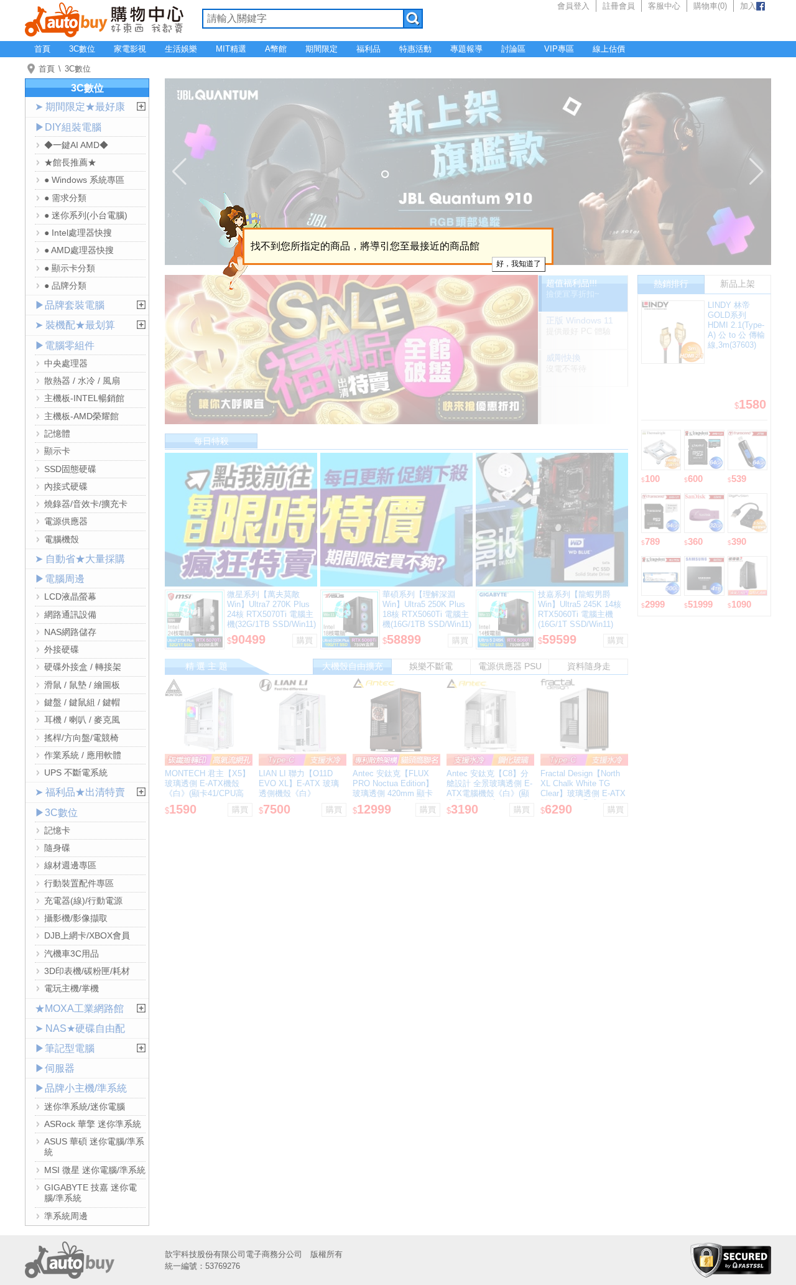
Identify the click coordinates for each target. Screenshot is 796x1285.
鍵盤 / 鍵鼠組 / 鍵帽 (82, 702)
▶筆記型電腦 (65, 1048)
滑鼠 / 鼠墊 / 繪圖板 (82, 685)
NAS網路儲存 (70, 632)
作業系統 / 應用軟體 (82, 755)
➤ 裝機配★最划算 (75, 325)
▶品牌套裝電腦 (69, 305)
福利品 (368, 48)
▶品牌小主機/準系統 (81, 1088)
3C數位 (82, 48)
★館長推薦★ (70, 162)
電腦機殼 (61, 539)
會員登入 (573, 6)
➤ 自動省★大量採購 (80, 559)
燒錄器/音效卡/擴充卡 (85, 504)
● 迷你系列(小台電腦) (85, 215)
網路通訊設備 (70, 614)
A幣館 (276, 48)
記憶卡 (57, 830)
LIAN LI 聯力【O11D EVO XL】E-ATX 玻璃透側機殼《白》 (299, 783)
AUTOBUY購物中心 (104, 18)
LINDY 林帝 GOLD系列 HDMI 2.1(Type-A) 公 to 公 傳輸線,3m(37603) (736, 325)
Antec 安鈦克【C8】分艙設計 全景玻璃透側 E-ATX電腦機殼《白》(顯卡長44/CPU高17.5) (489, 788)
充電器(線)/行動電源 (83, 901)
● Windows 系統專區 (84, 180)
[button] (179, 171)
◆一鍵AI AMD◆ (76, 145)
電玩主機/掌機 (71, 988)
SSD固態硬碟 (70, 469)
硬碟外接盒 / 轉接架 (82, 667)
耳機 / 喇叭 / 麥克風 (82, 720)
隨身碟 (57, 848)
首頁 (42, 48)
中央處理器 (66, 363)
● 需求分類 (65, 198)
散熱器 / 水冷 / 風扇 (82, 381)
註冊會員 (619, 6)
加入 (748, 6)
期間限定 (321, 48)
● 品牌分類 (65, 285)
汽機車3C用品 (71, 953)
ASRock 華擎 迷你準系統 (92, 1124)
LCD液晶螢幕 (70, 596)
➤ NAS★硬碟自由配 (80, 1028)
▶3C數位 (56, 812)
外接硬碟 (61, 649)
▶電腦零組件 (65, 345)
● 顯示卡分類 (69, 268)
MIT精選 (231, 48)
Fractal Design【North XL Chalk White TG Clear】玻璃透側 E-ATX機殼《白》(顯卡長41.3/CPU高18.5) (583, 793)
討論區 (513, 48)
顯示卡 (57, 451)
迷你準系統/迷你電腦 (84, 1106)
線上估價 (609, 48)
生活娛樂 (181, 48)
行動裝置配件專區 (79, 883)
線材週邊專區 (70, 865)
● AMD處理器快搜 (79, 250)
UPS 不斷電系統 (76, 772)
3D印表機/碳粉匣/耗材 (87, 971)
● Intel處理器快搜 (78, 233)
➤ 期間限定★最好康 (80, 106)
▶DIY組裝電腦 (68, 127)
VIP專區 (559, 48)
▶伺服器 (55, 1068)
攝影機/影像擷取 (76, 918)
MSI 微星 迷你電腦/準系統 (95, 1170)
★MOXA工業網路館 (79, 1008)
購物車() (710, 6)
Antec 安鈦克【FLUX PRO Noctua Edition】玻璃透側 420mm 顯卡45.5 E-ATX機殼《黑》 (394, 788)
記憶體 (57, 433)
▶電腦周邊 (60, 578)
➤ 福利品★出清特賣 (80, 792)
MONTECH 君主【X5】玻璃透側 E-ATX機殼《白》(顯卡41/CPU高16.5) (207, 788)
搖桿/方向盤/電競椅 (81, 738)
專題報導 (466, 48)
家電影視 (130, 48)
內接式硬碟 (66, 486)
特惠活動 (415, 48)
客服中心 (664, 6)
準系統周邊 (66, 1216)
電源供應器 (66, 521)
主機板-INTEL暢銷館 (84, 398)
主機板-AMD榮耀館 (81, 416)
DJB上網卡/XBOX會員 (87, 935)
